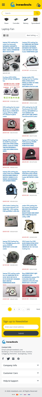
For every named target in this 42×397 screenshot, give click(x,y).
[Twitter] (8, 358)
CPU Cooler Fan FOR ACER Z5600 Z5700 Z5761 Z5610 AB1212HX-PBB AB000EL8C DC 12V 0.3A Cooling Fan (30, 245)
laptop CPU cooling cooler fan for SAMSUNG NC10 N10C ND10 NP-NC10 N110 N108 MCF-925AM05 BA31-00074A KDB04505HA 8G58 (11, 278)
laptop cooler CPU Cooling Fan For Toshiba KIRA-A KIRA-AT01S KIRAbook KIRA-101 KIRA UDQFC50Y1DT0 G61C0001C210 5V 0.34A (30, 81)
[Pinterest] (18, 358)
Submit (21, 333)
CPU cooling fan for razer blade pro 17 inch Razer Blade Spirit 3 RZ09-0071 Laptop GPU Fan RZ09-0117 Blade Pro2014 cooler (11, 111)
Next (38, 309)
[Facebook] (3, 358)
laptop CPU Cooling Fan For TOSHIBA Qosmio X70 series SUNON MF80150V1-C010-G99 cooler (11, 245)
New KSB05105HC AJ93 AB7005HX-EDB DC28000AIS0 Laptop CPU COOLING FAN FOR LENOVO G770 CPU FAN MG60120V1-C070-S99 (30, 278)
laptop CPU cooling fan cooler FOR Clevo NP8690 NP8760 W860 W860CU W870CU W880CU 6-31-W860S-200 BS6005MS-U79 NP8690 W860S (11, 176)
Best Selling (31, 35)
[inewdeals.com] (21, 4)
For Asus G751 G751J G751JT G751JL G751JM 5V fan (11, 79)
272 (28, 309)
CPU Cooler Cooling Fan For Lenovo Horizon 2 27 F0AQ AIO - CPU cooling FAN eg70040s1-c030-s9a (11, 208)
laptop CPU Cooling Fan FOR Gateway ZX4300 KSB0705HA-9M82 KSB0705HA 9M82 (30, 143)
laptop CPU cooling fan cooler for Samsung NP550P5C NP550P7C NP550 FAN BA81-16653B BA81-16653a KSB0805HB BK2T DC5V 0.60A (11, 47)
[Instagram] (13, 358)
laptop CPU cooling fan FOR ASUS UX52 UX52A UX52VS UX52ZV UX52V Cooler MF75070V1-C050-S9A (30, 175)
